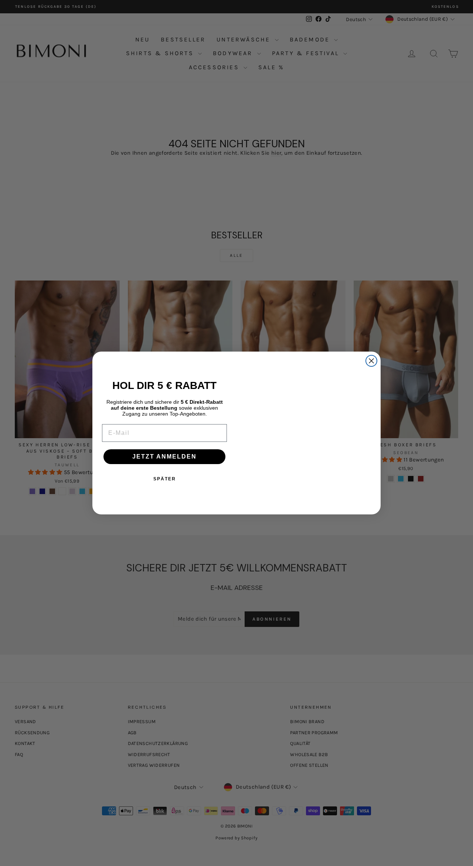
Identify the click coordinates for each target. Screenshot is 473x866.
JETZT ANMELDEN (164, 456)
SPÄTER (164, 478)
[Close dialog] (371, 342)
